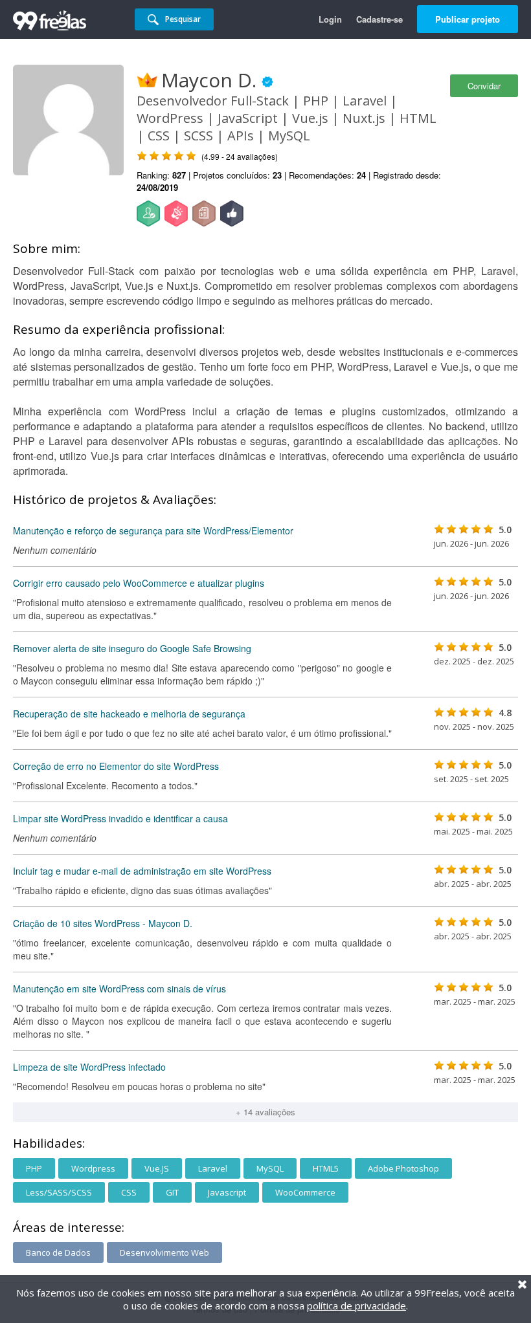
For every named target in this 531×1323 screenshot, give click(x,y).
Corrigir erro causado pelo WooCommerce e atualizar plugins (138, 582)
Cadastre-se (379, 19)
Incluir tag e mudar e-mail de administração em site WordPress (142, 870)
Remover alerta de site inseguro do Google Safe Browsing (132, 648)
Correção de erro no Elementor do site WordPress (116, 766)
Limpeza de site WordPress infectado (89, 1066)
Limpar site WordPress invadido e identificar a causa (120, 818)
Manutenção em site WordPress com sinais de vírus (119, 988)
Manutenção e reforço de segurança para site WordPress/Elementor (153, 530)
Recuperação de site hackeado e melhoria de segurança (129, 713)
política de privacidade (356, 1305)
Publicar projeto (467, 19)
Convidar (484, 86)
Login (330, 19)
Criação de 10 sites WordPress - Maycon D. (102, 923)
